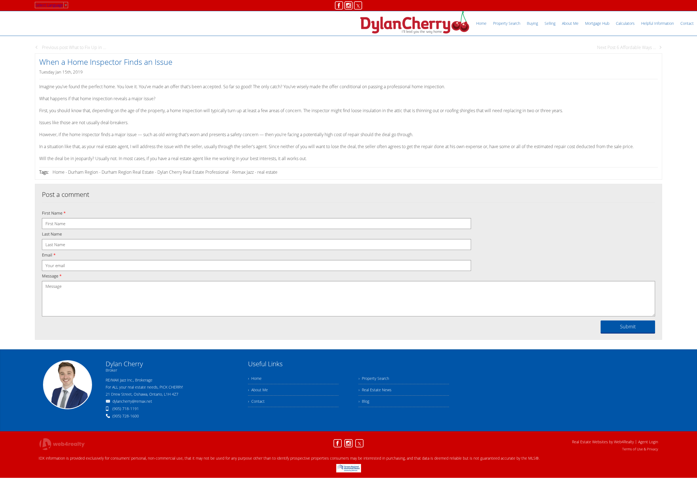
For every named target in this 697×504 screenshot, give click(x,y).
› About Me (258, 389)
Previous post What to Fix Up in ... (73, 47)
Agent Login (648, 441)
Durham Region (83, 172)
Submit (628, 326)
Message (52, 276)
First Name (54, 213)
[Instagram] (348, 5)
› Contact (256, 401)
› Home (255, 378)
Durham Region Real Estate (128, 172)
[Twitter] (358, 5)
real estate (267, 172)
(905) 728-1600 (125, 416)
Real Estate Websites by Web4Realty (603, 441)
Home (59, 172)
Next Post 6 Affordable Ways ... (626, 47)
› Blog (364, 401)
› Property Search (374, 378)
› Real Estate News (375, 389)
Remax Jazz (243, 172)
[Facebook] (339, 5)
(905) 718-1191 (125, 408)
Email (49, 255)
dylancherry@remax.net (132, 401)
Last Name (52, 234)
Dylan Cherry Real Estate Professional (193, 172)
